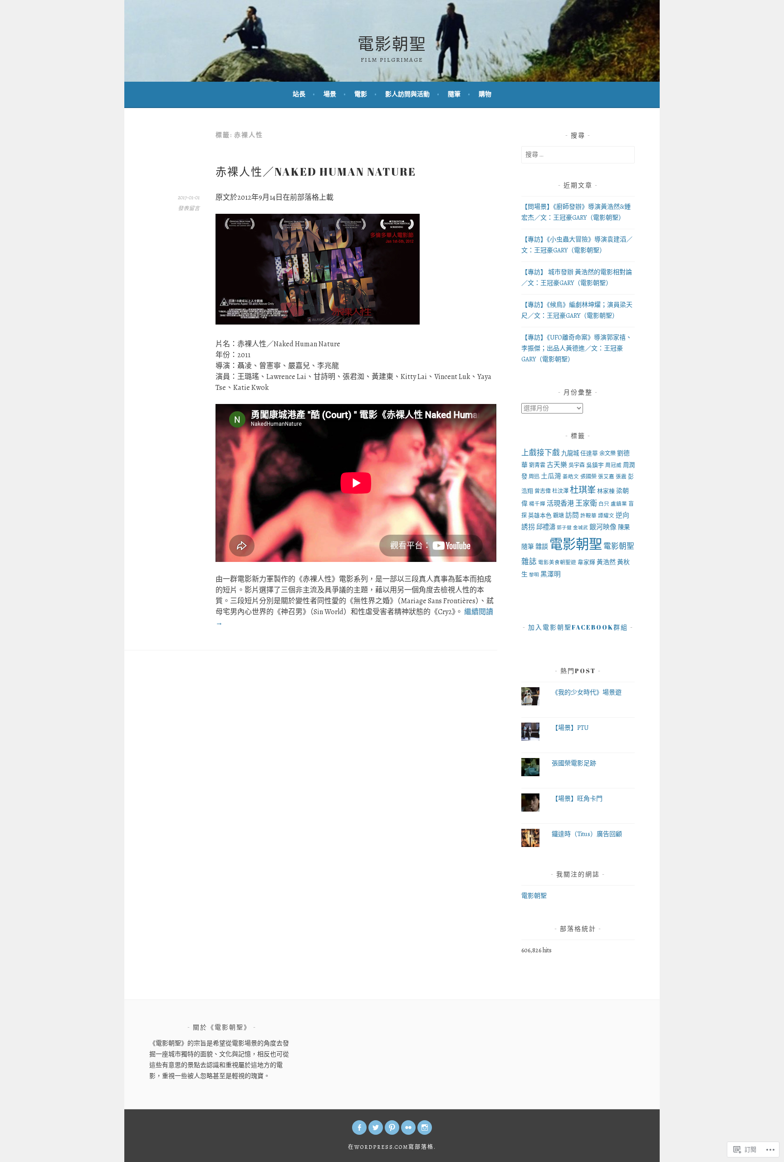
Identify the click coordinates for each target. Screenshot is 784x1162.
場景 (329, 94)
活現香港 (560, 503)
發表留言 (189, 208)
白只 (603, 503)
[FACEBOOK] (359, 1127)
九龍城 (570, 453)
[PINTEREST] (392, 1127)
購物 (485, 94)
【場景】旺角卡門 (577, 798)
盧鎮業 (619, 503)
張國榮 (588, 476)
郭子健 (564, 527)
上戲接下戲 (540, 453)
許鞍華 (588, 515)
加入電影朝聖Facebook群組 (578, 627)
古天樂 (557, 464)
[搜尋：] (578, 154)
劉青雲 (537, 465)
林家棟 (606, 491)
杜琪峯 (583, 490)
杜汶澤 (560, 491)
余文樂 (607, 453)
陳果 (624, 527)
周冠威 (613, 465)
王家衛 (586, 503)
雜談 (541, 546)
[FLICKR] (408, 1127)
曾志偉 (542, 491)
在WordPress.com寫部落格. (392, 1147)
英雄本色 (540, 515)
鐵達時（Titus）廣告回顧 (587, 834)
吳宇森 (576, 465)
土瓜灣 (551, 476)
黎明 (534, 574)
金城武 (580, 527)
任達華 (589, 453)
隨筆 (454, 94)
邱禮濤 (545, 527)
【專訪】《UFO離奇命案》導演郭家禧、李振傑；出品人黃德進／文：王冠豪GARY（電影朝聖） (576, 348)
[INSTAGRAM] (424, 1127)
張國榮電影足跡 (574, 763)
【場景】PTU (570, 728)
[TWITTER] (375, 1127)
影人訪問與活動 (407, 94)
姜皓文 (571, 476)
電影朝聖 (392, 43)
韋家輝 (586, 562)
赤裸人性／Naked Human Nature (316, 171)
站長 (299, 94)
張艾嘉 (606, 476)
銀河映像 (603, 527)
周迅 (534, 476)
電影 (360, 94)
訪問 (572, 515)
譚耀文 (606, 515)
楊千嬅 (537, 503)
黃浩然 (606, 562)
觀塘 (558, 515)
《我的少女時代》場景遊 (587, 692)
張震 (621, 476)
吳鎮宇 (595, 465)
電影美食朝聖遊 (557, 562)
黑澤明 (550, 574)
